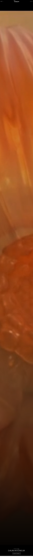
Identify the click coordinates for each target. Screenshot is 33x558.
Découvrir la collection (16, 553)
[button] (31, 1)
